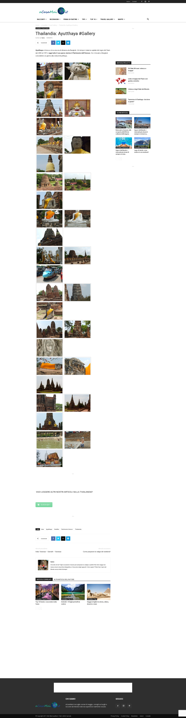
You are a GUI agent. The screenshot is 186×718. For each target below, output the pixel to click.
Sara (43, 38)
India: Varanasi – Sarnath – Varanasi (48, 552)
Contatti (134, 1)
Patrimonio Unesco (67, 529)
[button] (147, 19)
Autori (128, 1)
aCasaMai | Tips (92, 599)
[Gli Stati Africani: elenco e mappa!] (121, 71)
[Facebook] (141, 1)
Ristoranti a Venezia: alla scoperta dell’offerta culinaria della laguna (123, 132)
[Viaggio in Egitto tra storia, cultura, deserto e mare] (98, 592)
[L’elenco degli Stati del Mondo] (121, 91)
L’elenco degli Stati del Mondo (138, 89)
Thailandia (78, 529)
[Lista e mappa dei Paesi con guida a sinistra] (121, 81)
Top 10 (92, 19)
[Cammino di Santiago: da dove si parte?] (121, 101)
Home (37, 25)
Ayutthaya (49, 529)
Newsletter (134, 716)
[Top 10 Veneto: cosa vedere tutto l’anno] (47, 592)
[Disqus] (73, 644)
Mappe (120, 19)
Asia (42, 529)
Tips (83, 19)
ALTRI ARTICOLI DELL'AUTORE (64, 579)
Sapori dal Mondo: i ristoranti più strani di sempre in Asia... (122, 152)
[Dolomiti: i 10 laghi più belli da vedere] (73, 592)
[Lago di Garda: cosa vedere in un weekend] (142, 143)
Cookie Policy (125, 716)
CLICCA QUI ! (45, 505)
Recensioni (54, 19)
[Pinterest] (148, 1)
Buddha (56, 529)
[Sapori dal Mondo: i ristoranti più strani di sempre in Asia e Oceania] (124, 143)
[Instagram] (145, 1)
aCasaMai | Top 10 (41, 599)
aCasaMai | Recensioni (141, 127)
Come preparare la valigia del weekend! (96, 552)
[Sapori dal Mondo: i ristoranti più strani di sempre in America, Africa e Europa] (142, 122)
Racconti (41, 19)
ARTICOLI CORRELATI (44, 579)
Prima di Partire (70, 19)
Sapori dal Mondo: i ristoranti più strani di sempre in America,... (141, 132)
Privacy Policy (115, 716)
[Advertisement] (111, 11)
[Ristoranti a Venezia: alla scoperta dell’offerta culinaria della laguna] (124, 122)
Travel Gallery (106, 19)
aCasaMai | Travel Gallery (49, 25)
